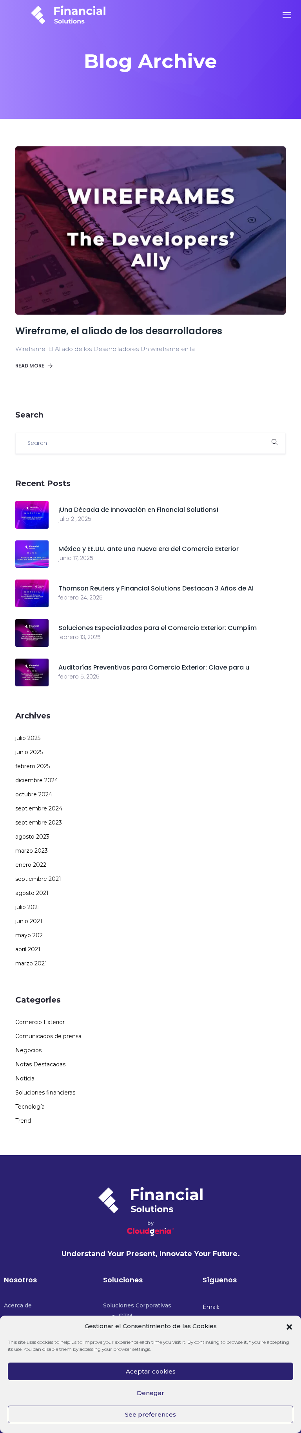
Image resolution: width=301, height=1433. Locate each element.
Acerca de (18, 1305)
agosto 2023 (32, 836)
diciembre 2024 (36, 780)
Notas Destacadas (40, 1064)
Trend (23, 1120)
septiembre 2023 (38, 822)
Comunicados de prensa (48, 1036)
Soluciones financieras (45, 1092)
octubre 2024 (33, 794)
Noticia (24, 1078)
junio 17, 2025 (75, 558)
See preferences (150, 1414)
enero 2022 (30, 864)
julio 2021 (27, 907)
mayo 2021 (30, 935)
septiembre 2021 (38, 878)
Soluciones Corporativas (137, 1305)
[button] (289, 1326)
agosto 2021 (32, 893)
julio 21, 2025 (74, 519)
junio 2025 (29, 752)
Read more (30, 365)
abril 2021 (27, 949)
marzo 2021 (31, 963)
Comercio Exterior (40, 1022)
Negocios (28, 1050)
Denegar (150, 1393)
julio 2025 (27, 738)
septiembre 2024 (38, 808)
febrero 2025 (32, 766)
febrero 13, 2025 (79, 637)
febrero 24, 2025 (80, 597)
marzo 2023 (31, 850)
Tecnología (30, 1106)
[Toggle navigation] (287, 15)
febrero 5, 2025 (79, 676)
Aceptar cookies (151, 1371)
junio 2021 (28, 921)
